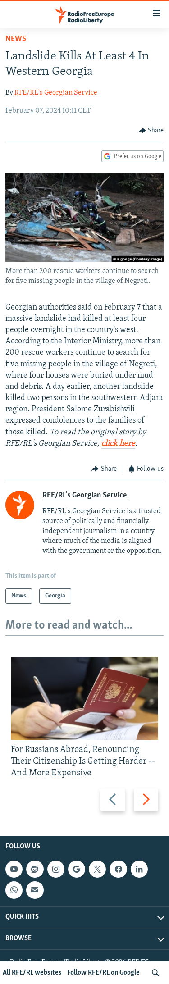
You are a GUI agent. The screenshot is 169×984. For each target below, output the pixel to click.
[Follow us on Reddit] (34, 869)
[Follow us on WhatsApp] (14, 889)
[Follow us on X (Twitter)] (97, 869)
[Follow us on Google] (76, 869)
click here (118, 444)
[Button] (151, 131)
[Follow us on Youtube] (14, 869)
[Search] (155, 972)
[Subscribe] (34, 889)
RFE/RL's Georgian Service (55, 92)
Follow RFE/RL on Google (103, 972)
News (15, 39)
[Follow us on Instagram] (55, 869)
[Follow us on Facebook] (118, 869)
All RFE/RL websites (32, 972)
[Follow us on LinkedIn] (139, 869)
